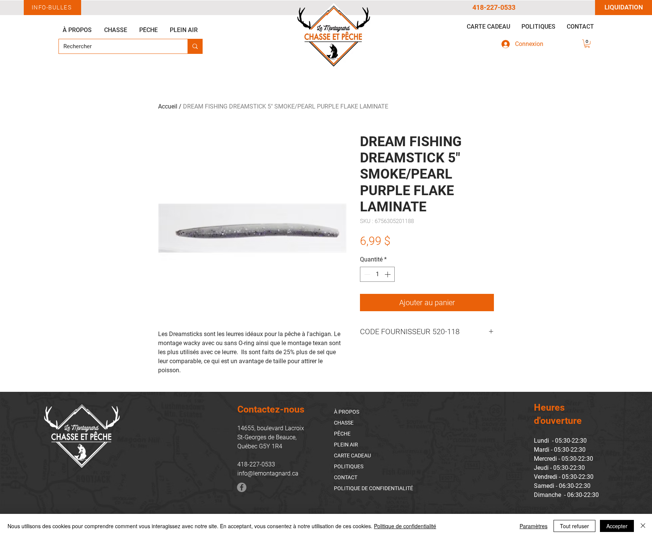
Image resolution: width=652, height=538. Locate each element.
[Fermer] (642, 526)
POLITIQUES (348, 466)
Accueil (167, 106)
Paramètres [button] (533, 526)
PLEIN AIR (346, 445)
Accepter (616, 526)
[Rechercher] (195, 46)
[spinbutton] (377, 274)
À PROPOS (346, 412)
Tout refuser (574, 526)
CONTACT (345, 477)
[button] (587, 44)
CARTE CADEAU (352, 455)
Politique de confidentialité (405, 526)
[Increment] (388, 274)
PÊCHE (342, 434)
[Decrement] (366, 274)
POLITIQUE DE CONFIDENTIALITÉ (373, 488)
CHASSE (344, 423)
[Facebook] (241, 487)
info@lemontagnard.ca (267, 473)
